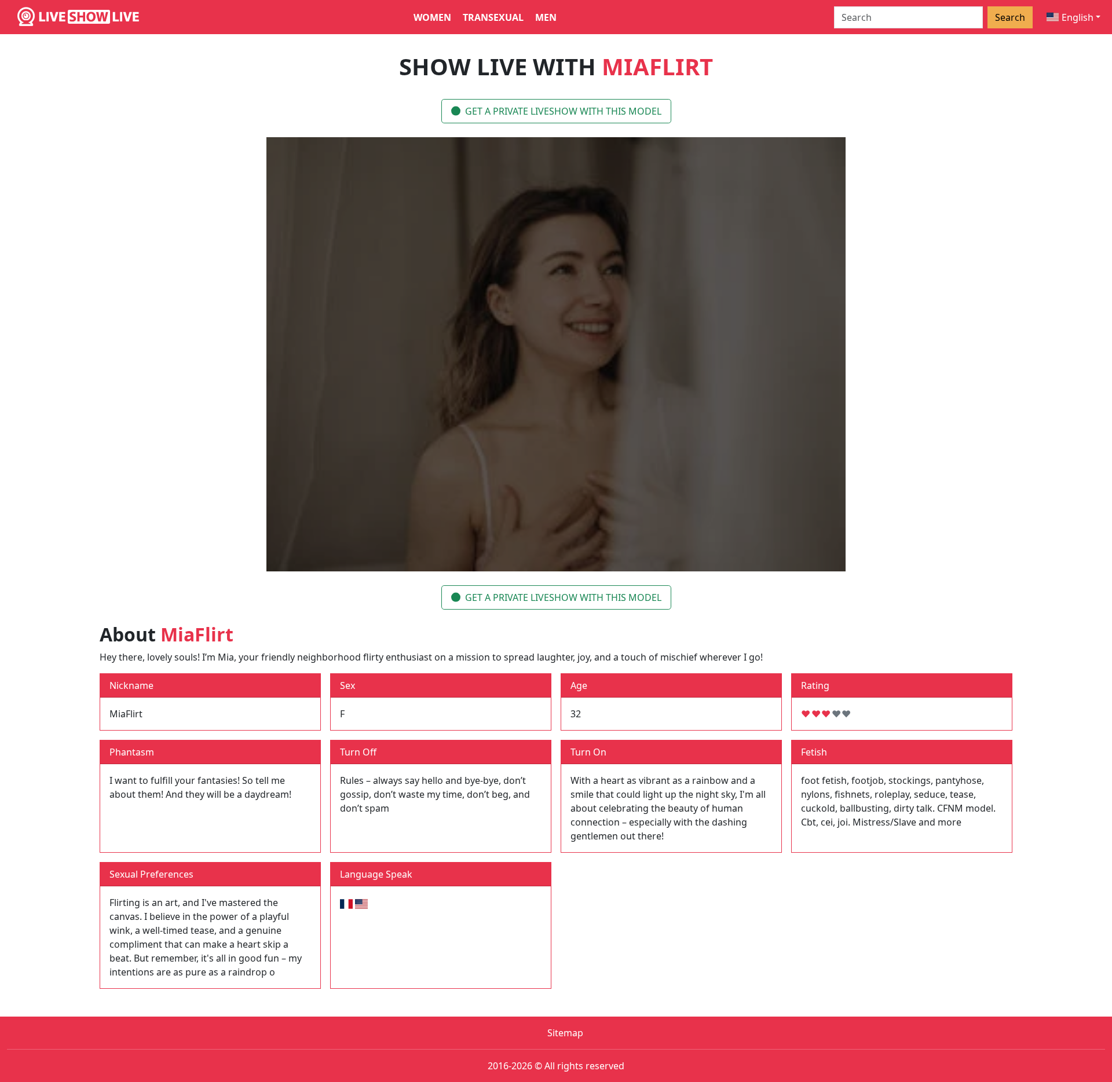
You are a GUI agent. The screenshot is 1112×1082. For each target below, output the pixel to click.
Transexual (493, 17)
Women (432, 17)
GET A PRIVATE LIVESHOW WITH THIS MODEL (563, 111)
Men (546, 17)
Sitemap (565, 1032)
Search (1010, 17)
